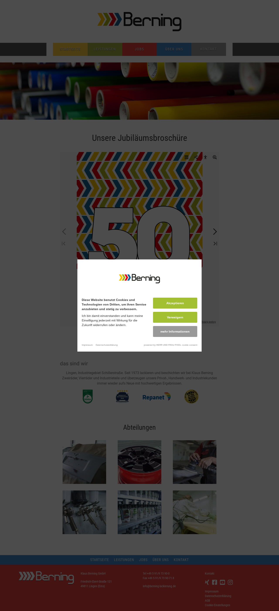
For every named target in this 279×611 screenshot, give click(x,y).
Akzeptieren (175, 303)
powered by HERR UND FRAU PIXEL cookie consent (170, 345)
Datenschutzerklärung (107, 345)
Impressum (87, 345)
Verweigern (175, 317)
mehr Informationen (175, 331)
